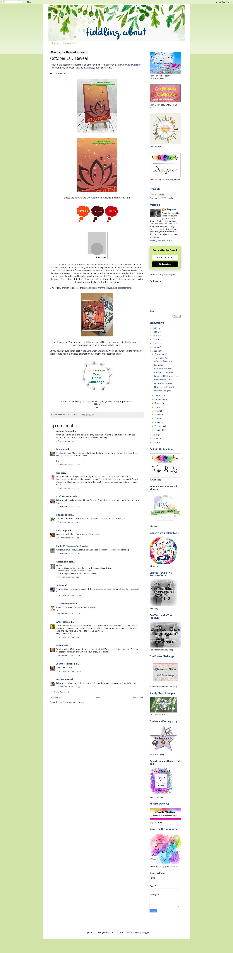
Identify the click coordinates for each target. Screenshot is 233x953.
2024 (155, 336)
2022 (155, 343)
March (158, 422)
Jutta (59, 586)
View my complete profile (161, 241)
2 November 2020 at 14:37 (68, 506)
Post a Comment (61, 692)
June (157, 411)
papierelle (61, 515)
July (157, 407)
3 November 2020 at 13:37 (68, 637)
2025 (155, 332)
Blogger (145, 933)
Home (54, 43)
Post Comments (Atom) (73, 702)
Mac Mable (62, 680)
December (160, 354)
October (159, 396)
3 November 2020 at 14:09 (68, 656)
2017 (155, 442)
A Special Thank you (163, 361)
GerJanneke (62, 562)
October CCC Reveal (163, 384)
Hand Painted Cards (163, 380)
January (158, 430)
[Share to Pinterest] (93, 414)
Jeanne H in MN (64, 664)
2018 (155, 439)
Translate (170, 198)
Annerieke (61, 622)
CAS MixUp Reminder (163, 372)
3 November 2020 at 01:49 (68, 577)
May (157, 415)
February (159, 426)
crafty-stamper (64, 497)
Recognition (70, 43)
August (158, 403)
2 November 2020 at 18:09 (68, 538)
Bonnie (59, 646)
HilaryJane (170, 210)
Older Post (138, 698)
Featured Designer (162, 391)
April (157, 419)
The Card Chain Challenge (129, 65)
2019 (155, 435)
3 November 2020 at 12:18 (68, 614)
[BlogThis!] (85, 414)
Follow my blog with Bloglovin (163, 274)
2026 (155, 328)
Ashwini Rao (62, 431)
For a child (158, 365)
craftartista (125, 288)
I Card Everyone (64, 604)
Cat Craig (61, 531)
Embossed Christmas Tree (166, 376)
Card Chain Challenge (97, 351)
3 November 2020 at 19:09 (68, 671)
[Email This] (82, 414)
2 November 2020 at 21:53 (68, 554)
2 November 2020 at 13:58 (68, 465)
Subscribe (165, 264)
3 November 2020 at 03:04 (68, 595)
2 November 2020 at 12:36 (68, 441)
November (160, 358)
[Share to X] (87, 414)
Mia (58, 473)
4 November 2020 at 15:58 (68, 687)
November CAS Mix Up (164, 387)
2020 (155, 351)
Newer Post (56, 698)
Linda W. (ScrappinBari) (68, 546)
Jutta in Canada (85, 68)
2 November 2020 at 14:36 (68, 488)
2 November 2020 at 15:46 (68, 522)
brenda (60, 449)
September (160, 399)
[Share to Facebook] (90, 414)
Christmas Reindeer (163, 369)
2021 (155, 347)
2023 (155, 339)
